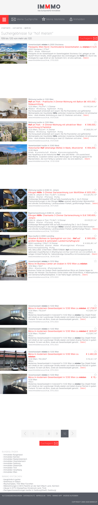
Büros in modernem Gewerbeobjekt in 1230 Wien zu (57, 308)
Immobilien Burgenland (13, 455)
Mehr (86, 58)
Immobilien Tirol (10, 468)
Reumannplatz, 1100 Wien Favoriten (18, 484)
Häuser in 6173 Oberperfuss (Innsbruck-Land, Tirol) (25, 488)
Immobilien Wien (10, 472)
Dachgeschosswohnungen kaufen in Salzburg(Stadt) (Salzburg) (30, 490)
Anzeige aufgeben (70, 496)
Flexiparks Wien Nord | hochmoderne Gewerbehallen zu (59, 47)
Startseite (5, 28)
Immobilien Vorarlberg (13, 470)
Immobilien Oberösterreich (15, 461)
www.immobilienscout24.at (38, 60)
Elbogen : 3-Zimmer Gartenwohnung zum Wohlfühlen (56, 192)
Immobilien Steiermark (13, 465)
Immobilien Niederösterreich (15, 459)
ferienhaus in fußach (12, 481)
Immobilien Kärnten (12, 457)
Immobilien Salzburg (12, 463)
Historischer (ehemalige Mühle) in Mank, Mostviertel (55, 148)
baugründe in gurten (12, 479)
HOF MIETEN (17, 28)
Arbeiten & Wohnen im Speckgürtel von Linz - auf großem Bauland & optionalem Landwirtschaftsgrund (54, 239)
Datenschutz (29, 496)
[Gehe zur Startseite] (49, 11)
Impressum (40, 496)
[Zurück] (25, 433)
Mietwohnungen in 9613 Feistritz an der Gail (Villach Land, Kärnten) (31, 486)
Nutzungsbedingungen (12, 496)
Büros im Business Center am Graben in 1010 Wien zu (57, 263)
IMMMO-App (57, 496)
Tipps (49, 496)
